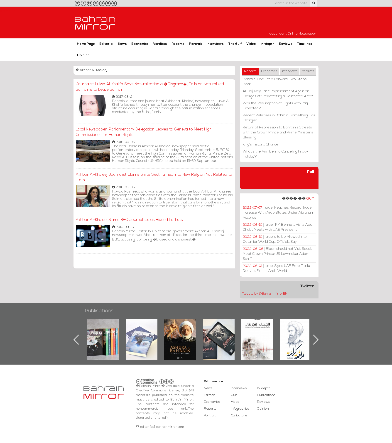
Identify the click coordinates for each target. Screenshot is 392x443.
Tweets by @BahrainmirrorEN (264, 293)
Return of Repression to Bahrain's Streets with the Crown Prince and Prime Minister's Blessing (278, 132)
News (122, 44)
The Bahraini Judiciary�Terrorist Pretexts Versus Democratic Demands (219, 335)
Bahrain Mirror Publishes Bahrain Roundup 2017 (103, 332)
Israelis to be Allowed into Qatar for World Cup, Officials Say (275, 239)
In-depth (267, 44)
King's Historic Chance (260, 144)
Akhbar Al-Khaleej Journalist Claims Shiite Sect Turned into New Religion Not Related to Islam (154, 177)
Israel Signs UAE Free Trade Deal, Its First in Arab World (276, 268)
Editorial (106, 44)
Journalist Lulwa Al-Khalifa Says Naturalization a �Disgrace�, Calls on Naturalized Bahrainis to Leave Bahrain (150, 87)
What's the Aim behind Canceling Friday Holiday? (275, 154)
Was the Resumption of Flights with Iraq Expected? (275, 106)
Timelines (304, 44)
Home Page (86, 44)
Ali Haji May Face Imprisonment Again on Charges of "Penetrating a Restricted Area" (278, 94)
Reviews (285, 44)
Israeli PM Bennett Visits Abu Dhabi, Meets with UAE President (277, 227)
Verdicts (160, 44)
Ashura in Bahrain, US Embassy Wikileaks (141, 332)
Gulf (310, 198)
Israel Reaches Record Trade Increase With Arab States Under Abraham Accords (278, 213)
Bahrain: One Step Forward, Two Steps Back (275, 82)
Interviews (215, 44)
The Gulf (235, 44)
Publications (99, 310)
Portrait (195, 44)
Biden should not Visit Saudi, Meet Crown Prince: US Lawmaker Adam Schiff (277, 254)
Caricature (239, 415)
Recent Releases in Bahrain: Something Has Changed (279, 118)
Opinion (83, 55)
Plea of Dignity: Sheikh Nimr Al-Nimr (257, 329)
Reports (178, 44)
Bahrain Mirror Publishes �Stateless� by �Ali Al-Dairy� (180, 332)
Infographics (240, 408)
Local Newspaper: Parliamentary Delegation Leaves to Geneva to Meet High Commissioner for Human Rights (143, 132)
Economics (140, 44)
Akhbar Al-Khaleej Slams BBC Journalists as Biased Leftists (129, 220)
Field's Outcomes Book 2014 (296, 326)
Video (251, 44)
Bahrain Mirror (95, 22)
